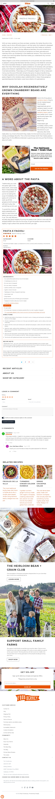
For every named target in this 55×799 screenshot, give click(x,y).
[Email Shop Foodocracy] (22, 787)
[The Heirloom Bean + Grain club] (27, 535)
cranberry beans (42, 100)
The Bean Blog (7, 747)
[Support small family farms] (27, 610)
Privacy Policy (7, 716)
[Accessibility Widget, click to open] (2, 796)
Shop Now (13, 659)
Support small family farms (25, 642)
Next (50, 35)
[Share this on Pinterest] (29, 362)
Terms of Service (8, 719)
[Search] (48, 3)
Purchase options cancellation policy (13, 722)
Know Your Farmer (8, 741)
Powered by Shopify (34, 793)
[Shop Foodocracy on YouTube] (33, 787)
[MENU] (1, 3)
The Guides (6, 755)
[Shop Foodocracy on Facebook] (25, 787)
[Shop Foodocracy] (27, 3)
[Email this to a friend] (32, 362)
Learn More (13, 579)
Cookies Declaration (8, 730)
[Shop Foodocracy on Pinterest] (30, 787)
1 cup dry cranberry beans (11, 303)
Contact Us (6, 708)
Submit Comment (8, 421)
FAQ (5, 711)
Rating (3, 395)
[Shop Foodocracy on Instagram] (27, 787)
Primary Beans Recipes (9, 752)
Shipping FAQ (7, 714)
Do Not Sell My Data (9, 732)
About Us (6, 739)
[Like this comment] (6, 442)
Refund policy (7, 724)
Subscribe (6, 744)
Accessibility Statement (9, 727)
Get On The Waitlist (41, 168)
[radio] (3, 397)
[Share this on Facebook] (25, 362)
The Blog (6, 749)
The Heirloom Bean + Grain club (24, 567)
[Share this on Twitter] (21, 362)
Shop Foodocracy (24, 793)
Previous (44, 35)
